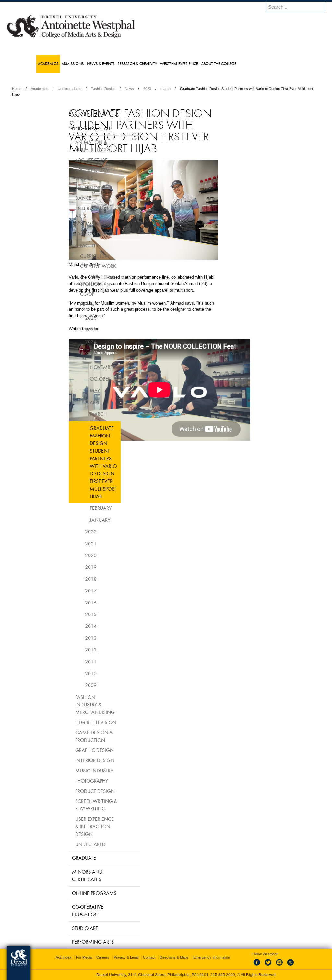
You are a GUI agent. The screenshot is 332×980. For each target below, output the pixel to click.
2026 (74, 318)
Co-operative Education (71, 910)
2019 (74, 567)
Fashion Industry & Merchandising (79, 704)
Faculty (73, 245)
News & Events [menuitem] (113, 63)
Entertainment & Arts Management (80, 216)
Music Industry (78, 770)
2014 (74, 626)
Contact (187, 957)
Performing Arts (77, 941)
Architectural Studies (76, 174)
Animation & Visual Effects (76, 146)
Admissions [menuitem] (86, 63)
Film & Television (79, 722)
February (84, 508)
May (79, 390)
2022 (74, 531)
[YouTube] (284, 966)
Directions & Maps (212, 957)
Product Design (79, 791)
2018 (74, 579)
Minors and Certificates (71, 875)
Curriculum (78, 256)
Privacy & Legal (164, 957)
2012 (74, 649)
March (82, 414)
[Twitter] (262, 966)
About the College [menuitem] (231, 63)
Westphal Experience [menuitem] (192, 63)
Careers (141, 957)
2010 (74, 673)
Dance (67, 198)
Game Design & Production (78, 736)
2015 (74, 614)
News (171, 88)
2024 (74, 341)
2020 (74, 555)
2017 (74, 590)
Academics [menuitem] (61, 63)
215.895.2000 (222, 975)
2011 (74, 661)
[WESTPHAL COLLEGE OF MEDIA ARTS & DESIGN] (113, 37)
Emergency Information (160, 964)
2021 (74, 543)
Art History (73, 188)
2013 (74, 638)
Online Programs (78, 893)
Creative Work (82, 266)
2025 (74, 329)
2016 (74, 602)
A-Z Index (102, 957)
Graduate (68, 858)
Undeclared (74, 844)
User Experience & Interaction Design (78, 826)
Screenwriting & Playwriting (80, 805)
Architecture (75, 160)
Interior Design (78, 760)
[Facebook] (251, 966)
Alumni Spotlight (75, 280)
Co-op (71, 294)
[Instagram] (273, 966)
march (208, 88)
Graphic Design (78, 750)
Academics (81, 88)
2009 (74, 685)
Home (59, 88)
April (79, 402)
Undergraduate (112, 88)
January (84, 520)
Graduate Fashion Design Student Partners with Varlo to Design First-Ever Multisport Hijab (87, 462)
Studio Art (69, 928)
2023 (189, 88)
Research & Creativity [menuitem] (150, 63)
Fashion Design (145, 88)
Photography (75, 780)
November (86, 367)
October (84, 379)
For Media (122, 957)
